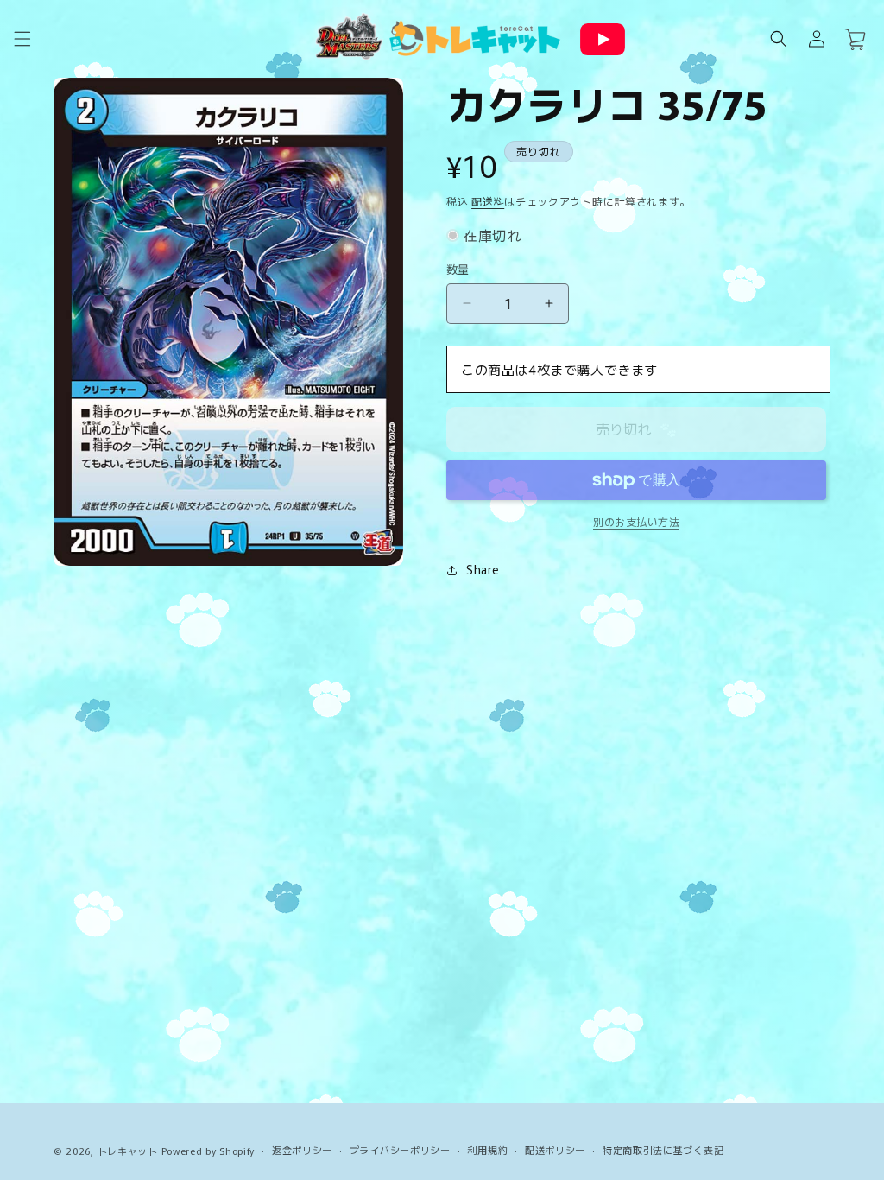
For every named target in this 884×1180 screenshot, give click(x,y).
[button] (22, 39)
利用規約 (487, 1150)
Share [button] (482, 569)
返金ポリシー (302, 1150)
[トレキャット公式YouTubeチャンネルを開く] (602, 39)
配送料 (487, 200)
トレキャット (128, 1151)
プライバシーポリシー (400, 1150)
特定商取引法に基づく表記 (663, 1150)
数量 (458, 269)
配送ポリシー (555, 1150)
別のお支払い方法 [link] (636, 521)
